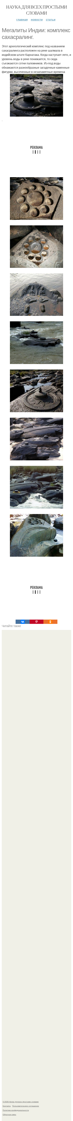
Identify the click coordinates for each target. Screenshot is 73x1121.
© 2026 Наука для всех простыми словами (21, 1101)
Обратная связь (9, 1114)
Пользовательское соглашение (25, 1106)
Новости (37, 19)
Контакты (7, 1106)
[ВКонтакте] (22, 622)
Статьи (50, 19)
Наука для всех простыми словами (36, 10)
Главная (22, 19)
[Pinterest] (36, 622)
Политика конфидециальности (16, 1110)
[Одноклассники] (50, 622)
